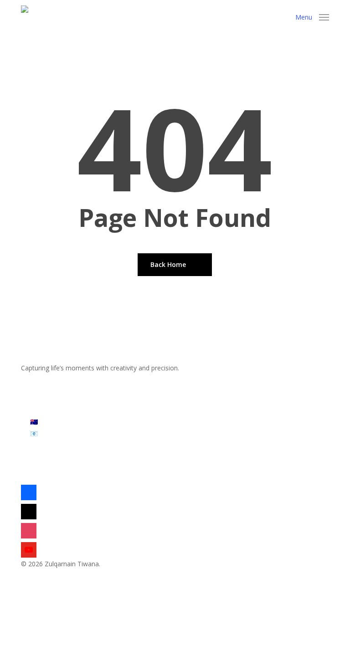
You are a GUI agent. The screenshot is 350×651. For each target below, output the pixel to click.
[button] (312, 15)
